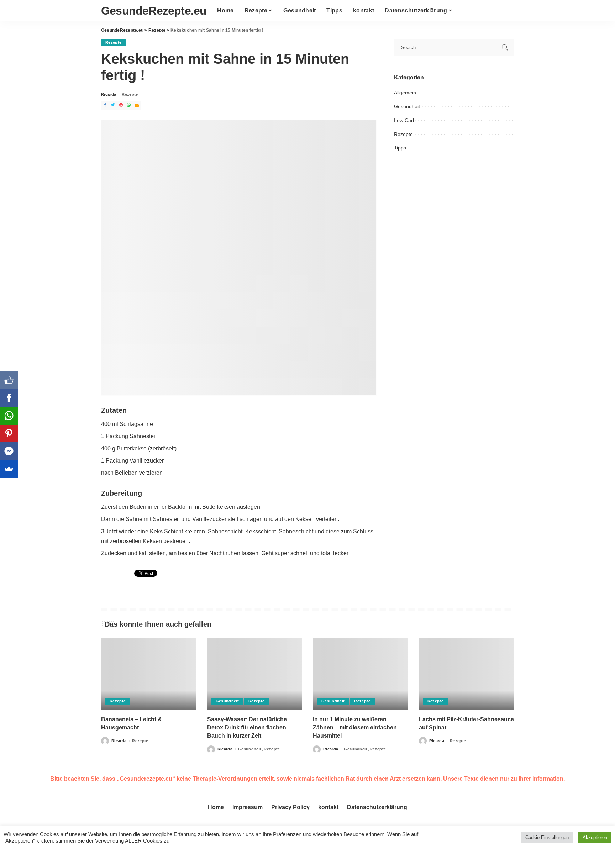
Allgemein (405, 92)
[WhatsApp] (9, 415)
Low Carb (405, 120)
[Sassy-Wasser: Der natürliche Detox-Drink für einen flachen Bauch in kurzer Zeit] (255, 674)
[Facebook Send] (9, 451)
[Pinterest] (9, 433)
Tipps (400, 148)
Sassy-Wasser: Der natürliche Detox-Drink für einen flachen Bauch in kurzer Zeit (247, 727)
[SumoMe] (9, 469)
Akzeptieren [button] (595, 837)
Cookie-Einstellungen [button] (547, 837)
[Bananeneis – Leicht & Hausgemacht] (148, 674)
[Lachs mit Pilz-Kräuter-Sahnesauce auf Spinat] (466, 674)
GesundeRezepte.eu (153, 10)
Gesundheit (407, 106)
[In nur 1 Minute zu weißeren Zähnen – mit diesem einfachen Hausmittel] (360, 674)
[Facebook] (9, 398)
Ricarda (108, 94)
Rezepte (113, 42)
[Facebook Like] (9, 380)
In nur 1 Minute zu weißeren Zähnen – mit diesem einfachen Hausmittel (355, 727)
